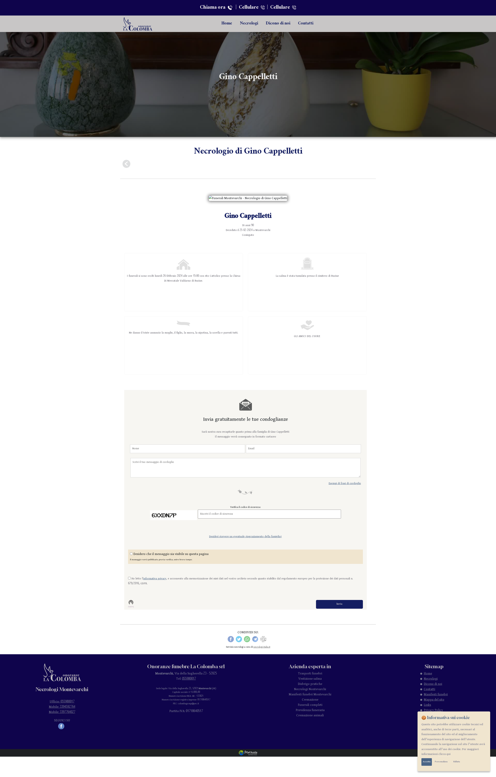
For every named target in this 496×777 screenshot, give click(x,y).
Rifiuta (456, 762)
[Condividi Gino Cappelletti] (263, 639)
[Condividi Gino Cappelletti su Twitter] (239, 639)
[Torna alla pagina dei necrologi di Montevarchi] (126, 164)
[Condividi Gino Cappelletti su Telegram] (255, 639)
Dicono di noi (278, 24)
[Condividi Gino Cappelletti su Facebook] (231, 639)
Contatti (305, 24)
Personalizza (441, 762)
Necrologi (249, 24)
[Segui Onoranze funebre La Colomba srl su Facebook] (62, 726)
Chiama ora (214, 7)
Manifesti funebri (436, 694)
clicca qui (444, 754)
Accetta (427, 762)
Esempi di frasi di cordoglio (345, 483)
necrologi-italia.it (261, 647)
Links (427, 705)
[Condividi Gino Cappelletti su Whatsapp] (247, 639)
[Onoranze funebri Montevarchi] (137, 24)
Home (226, 24)
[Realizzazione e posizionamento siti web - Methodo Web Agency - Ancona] (248, 753)
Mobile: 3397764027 (62, 712)
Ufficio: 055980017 (62, 702)
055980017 (189, 679)
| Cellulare (247, 7)
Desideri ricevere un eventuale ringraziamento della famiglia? (245, 536)
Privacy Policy (433, 710)
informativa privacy (154, 578)
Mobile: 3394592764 (62, 707)
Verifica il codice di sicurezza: (245, 507)
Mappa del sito (434, 700)
